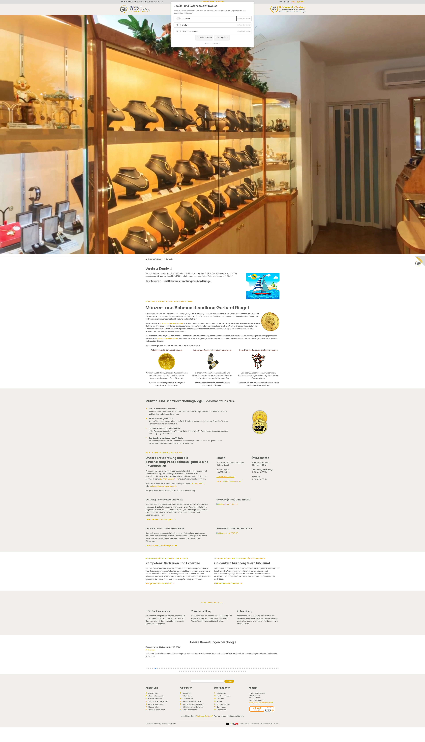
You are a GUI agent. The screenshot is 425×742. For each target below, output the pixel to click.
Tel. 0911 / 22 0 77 (197, 483)
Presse (219, 701)
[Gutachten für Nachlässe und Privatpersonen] (258, 361)
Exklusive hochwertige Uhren (193, 707)
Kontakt (276, 724)
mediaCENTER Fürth (168, 724)
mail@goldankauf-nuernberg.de (163, 486)
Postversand (221, 710)
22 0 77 (297, 2)
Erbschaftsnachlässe (190, 710)
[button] (148, 668)
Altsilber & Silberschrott (156, 710)
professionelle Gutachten (167, 338)
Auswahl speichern (204, 37)
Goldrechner (221, 693)
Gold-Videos (221, 707)
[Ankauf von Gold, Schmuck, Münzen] (166, 361)
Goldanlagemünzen (155, 699)
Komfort (185, 25)
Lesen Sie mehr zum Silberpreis (160, 545)
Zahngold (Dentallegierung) (158, 701)
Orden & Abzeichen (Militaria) (193, 704)
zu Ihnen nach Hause (168, 479)
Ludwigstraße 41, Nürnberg (212, 1)
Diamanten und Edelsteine (192, 701)
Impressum (255, 724)
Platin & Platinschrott (155, 704)
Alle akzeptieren (222, 37)
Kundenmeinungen (223, 696)
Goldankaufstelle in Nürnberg (172, 323)
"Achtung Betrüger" (204, 716)
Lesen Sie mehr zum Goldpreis (159, 519)
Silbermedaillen (153, 707)
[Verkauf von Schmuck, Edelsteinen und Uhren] (212, 361)
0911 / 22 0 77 (259, 700)
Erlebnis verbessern (190, 31)
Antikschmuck (188, 699)
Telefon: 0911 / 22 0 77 (225, 477)
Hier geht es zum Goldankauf (158, 583)
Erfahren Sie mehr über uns (226, 583)
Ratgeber (220, 699)
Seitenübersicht (266, 724)
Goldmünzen (187, 693)
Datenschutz (244, 724)
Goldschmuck (153, 693)
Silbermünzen (187, 696)
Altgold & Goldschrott (155, 696)
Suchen (229, 681)
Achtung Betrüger (223, 704)
